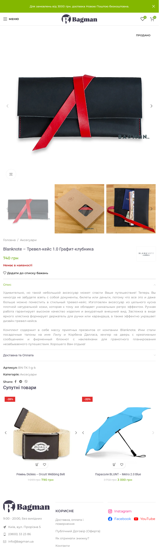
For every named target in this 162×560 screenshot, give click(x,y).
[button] (7, 106)
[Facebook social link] (15, 381)
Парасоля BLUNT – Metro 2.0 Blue (118, 474)
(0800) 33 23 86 (19, 534)
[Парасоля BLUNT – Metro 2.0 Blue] (118, 432)
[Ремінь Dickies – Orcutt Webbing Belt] (40, 432)
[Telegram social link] (20, 381)
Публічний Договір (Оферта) (77, 531)
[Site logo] (79, 19)
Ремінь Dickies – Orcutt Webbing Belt (40, 474)
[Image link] (26, 506)
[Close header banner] (153, 6)
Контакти (62, 546)
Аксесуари (28, 240)
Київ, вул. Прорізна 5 (24, 527)
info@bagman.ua (21, 541)
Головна (9, 240)
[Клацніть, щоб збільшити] (11, 174)
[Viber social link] (26, 381)
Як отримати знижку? (72, 538)
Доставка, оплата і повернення (69, 522)
